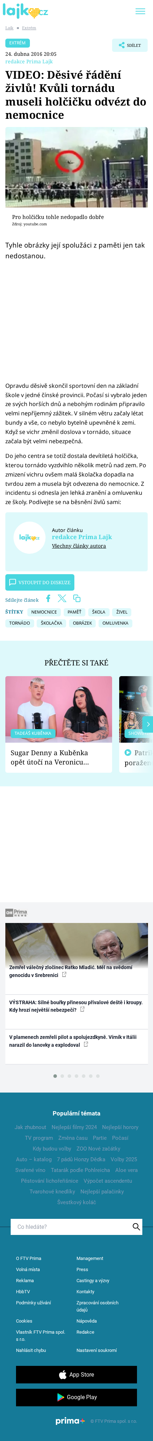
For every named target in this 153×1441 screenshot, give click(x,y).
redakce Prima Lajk (29, 61)
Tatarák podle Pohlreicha (80, 1170)
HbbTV (23, 1291)
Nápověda (86, 1321)
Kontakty (85, 1291)
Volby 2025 (124, 1159)
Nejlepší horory (120, 1127)
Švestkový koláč (76, 1202)
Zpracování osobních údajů (97, 1306)
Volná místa (28, 1269)
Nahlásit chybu (31, 1350)
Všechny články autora (79, 545)
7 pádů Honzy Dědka (81, 1159)
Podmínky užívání (33, 1302)
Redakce (85, 1332)
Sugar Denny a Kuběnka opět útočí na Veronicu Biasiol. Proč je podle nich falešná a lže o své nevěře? (53, 757)
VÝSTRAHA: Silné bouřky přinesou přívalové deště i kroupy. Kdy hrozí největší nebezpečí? (76, 1006)
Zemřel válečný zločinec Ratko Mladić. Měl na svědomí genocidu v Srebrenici (70, 971)
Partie (100, 1138)
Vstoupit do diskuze (44, 582)
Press (82, 1269)
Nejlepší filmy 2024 (74, 1127)
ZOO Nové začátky (98, 1149)
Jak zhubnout (30, 1127)
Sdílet (126, 47)
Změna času (73, 1138)
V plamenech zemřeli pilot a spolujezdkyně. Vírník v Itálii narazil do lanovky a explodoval (73, 1040)
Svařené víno (30, 1170)
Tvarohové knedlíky (52, 1191)
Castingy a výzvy (92, 1280)
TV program (39, 1138)
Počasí (120, 1138)
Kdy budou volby (52, 1149)
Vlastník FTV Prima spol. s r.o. (40, 1335)
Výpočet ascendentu (108, 1181)
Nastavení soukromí (96, 1350)
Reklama (25, 1280)
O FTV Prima (28, 1258)
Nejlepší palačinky (102, 1191)
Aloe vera (126, 1170)
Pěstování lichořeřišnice (49, 1181)
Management (89, 1258)
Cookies (24, 1321)
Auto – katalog (34, 1159)
